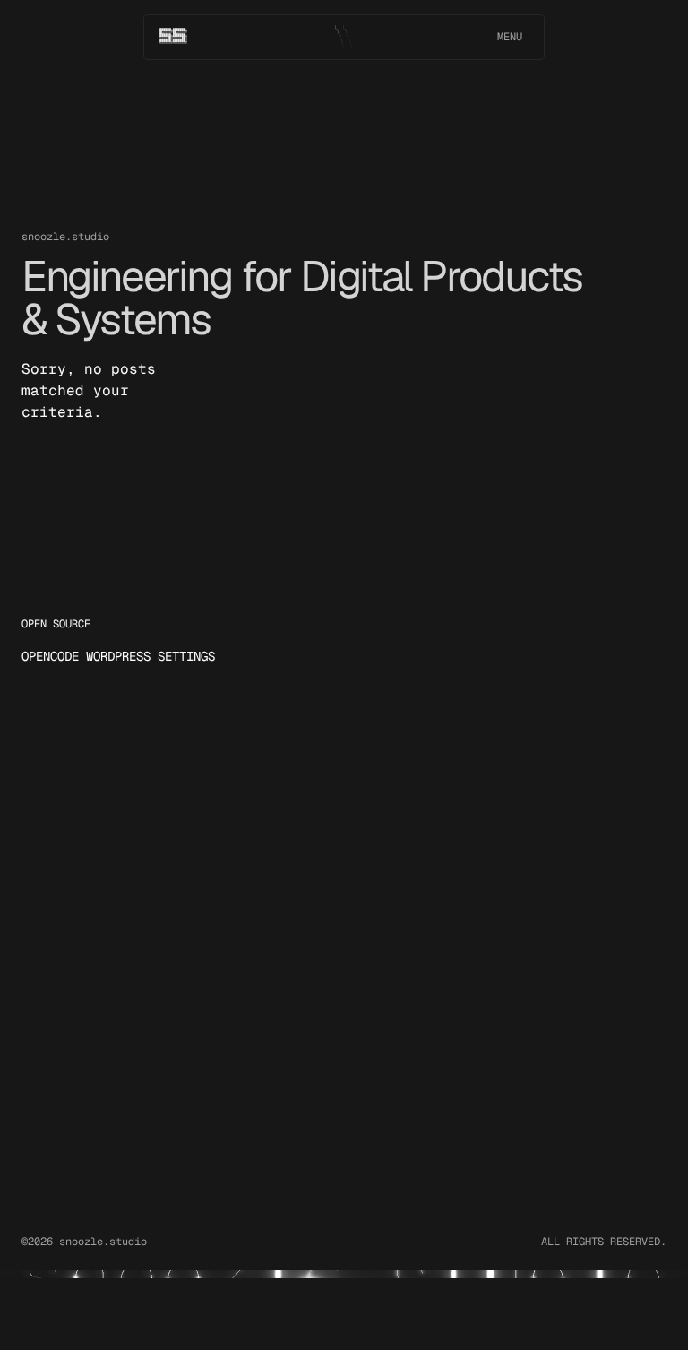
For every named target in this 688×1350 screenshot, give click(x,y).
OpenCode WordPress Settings (118, 656)
